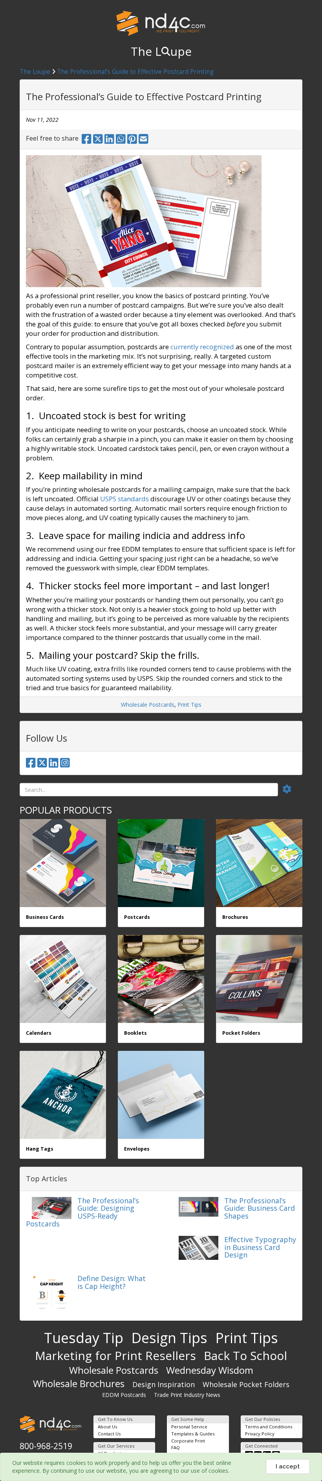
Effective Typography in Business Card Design (260, 1247)
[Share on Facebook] (86, 141)
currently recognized (202, 346)
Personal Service (189, 1427)
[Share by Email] (143, 141)
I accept (288, 1466)
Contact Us (109, 1434)
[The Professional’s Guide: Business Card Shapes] (198, 1206)
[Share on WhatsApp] (121, 141)
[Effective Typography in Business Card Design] (198, 1247)
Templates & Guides (192, 1434)
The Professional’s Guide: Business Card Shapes (259, 1208)
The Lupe (161, 51)
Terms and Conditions (268, 1427)
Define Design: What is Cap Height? (111, 1282)
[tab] (291, 789)
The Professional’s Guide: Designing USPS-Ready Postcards (82, 1212)
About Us (107, 1427)
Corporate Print (188, 1441)
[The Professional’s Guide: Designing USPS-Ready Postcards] (51, 1207)
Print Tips (189, 704)
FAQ (175, 1447)
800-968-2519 (46, 1446)
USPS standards (124, 498)
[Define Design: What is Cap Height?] (51, 1294)
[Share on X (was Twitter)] (98, 141)
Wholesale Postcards (147, 704)
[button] (291, 789)
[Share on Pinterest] (132, 141)
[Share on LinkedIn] (109, 141)
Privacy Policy (259, 1434)
